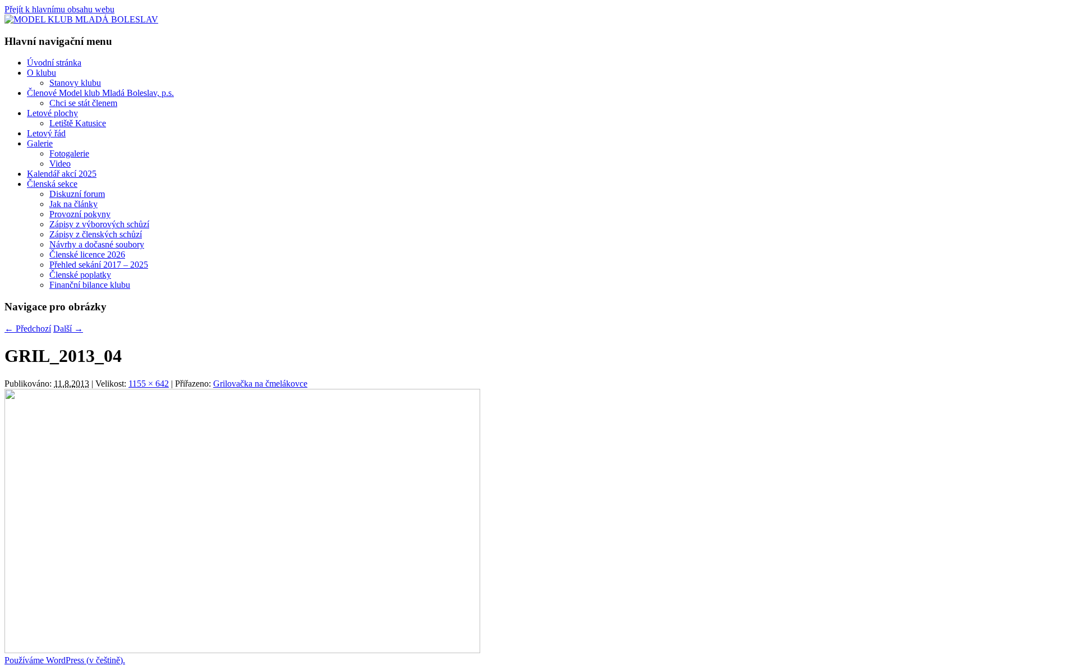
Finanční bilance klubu (89, 285)
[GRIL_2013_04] (242, 650)
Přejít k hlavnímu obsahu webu (59, 9)
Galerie (40, 143)
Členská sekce (52, 184)
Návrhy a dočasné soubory (96, 244)
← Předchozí (27, 328)
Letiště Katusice (77, 123)
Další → (68, 328)
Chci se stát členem (83, 103)
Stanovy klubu (75, 83)
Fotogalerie (69, 153)
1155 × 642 (148, 383)
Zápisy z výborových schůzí (99, 224)
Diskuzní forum (77, 194)
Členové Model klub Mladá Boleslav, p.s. (100, 93)
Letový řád (46, 133)
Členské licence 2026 (87, 254)
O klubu (41, 72)
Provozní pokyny (80, 214)
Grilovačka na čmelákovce (260, 383)
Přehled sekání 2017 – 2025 (98, 264)
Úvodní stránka (54, 62)
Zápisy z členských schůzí (95, 234)
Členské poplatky (80, 274)
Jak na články (73, 204)
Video (60, 163)
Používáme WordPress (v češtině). (64, 660)
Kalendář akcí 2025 (61, 173)
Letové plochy (52, 113)
